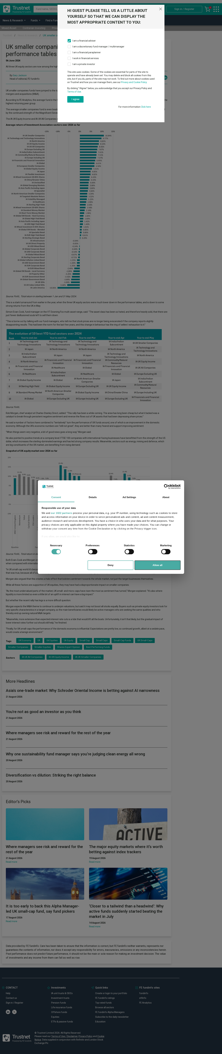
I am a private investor (83, 64)
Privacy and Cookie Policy (134, 82)
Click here (146, 107)
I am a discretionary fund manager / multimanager (98, 46)
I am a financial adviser (84, 40)
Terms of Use (74, 91)
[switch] (92, 551)
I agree (75, 99)
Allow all (157, 565)
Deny (110, 565)
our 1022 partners (61, 513)
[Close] (160, 9)
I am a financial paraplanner (86, 52)
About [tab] (166, 497)
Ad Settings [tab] (129, 497)
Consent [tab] (56, 497)
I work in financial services (85, 58)
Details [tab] (93, 497)
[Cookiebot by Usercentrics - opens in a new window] (166, 486)
